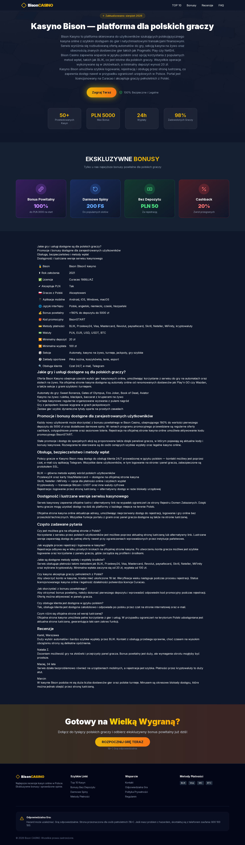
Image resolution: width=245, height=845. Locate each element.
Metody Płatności (80, 796)
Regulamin (130, 796)
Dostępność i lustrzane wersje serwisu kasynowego (70, 258)
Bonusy (191, 5)
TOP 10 (176, 5)
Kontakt (129, 782)
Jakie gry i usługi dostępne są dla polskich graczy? (69, 246)
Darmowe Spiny (79, 791)
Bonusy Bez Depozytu (82, 787)
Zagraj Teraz (101, 92)
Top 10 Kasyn (77, 782)
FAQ (221, 5)
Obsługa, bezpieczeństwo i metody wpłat (63, 254)
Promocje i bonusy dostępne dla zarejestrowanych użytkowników (79, 250)
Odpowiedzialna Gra (136, 787)
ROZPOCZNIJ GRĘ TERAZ (122, 742)
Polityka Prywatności (136, 791)
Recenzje (207, 5)
